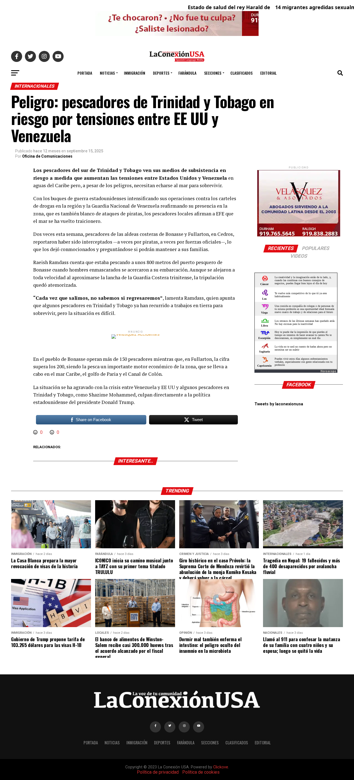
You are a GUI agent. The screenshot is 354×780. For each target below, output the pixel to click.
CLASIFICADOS (241, 73)
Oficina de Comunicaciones (47, 156)
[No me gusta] (52, 432)
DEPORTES (161, 73)
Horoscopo (328, 371)
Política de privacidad (158, 772)
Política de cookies (201, 772)
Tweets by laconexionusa (278, 404)
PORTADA (84, 73)
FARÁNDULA (187, 73)
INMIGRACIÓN (134, 73)
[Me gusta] (36, 432)
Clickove (220, 767)
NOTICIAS (107, 73)
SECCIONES (212, 73)
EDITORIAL (268, 73)
